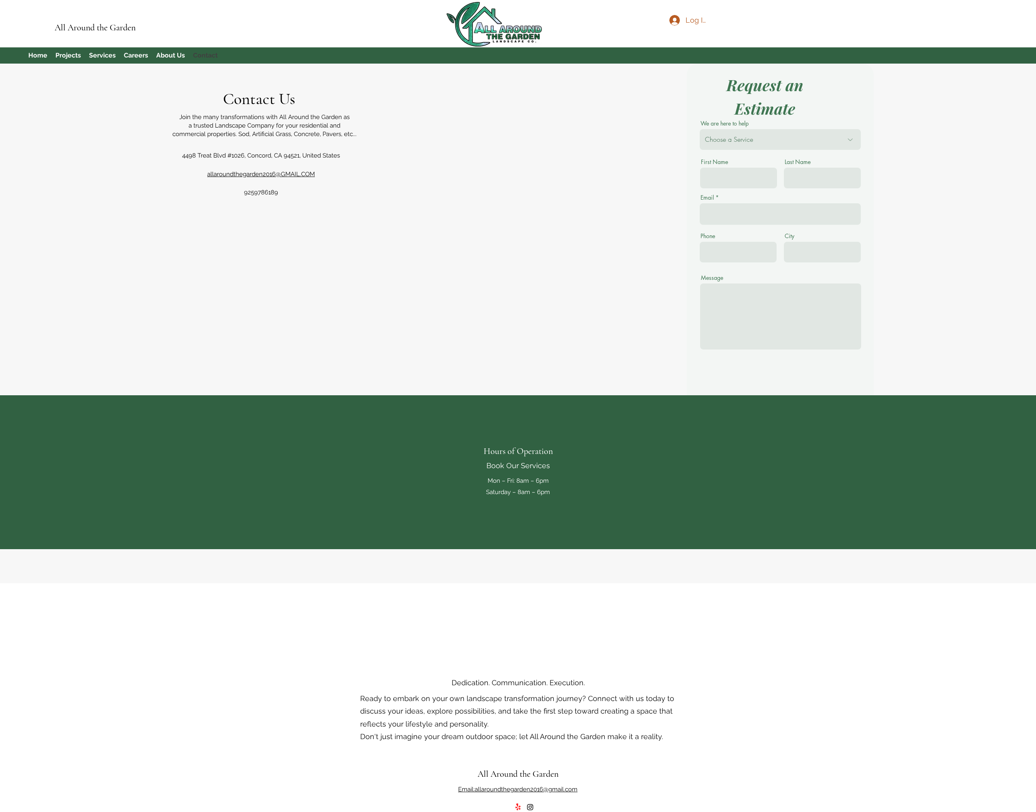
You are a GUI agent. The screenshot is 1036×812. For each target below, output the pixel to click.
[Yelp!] (518, 807)
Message (712, 278)
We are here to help (725, 123)
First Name (714, 162)
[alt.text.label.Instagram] (530, 807)
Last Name (798, 162)
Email (707, 197)
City (789, 236)
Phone (708, 236)
